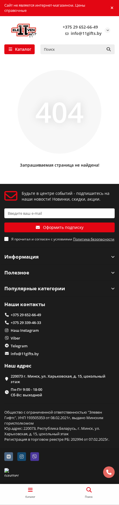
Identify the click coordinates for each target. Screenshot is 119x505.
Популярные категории (34, 288)
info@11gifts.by (86, 33)
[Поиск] (108, 49)
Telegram (19, 345)
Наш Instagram (25, 330)
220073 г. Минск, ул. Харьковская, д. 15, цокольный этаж (58, 379)
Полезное (16, 272)
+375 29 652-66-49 (80, 27)
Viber (15, 338)
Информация (21, 256)
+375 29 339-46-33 (26, 322)
